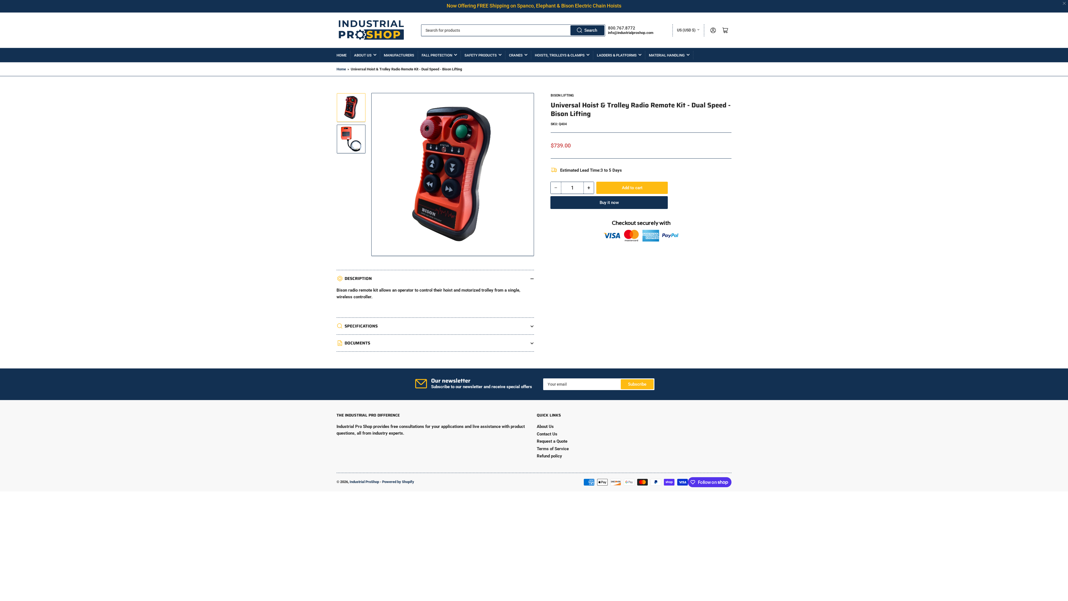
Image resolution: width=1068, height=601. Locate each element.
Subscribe (637, 384)
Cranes (516, 55)
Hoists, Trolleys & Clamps (560, 55)
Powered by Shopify (398, 482)
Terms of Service (553, 448)
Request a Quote (552, 441)
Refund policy (549, 456)
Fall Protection (437, 55)
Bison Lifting (562, 95)
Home (342, 55)
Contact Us (547, 434)
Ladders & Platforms (617, 55)
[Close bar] (1064, 3)
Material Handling (667, 55)
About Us (363, 55)
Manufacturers (399, 55)
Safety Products (480, 55)
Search (590, 30)
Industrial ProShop (364, 482)
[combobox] (513, 30)
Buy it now (609, 202)
